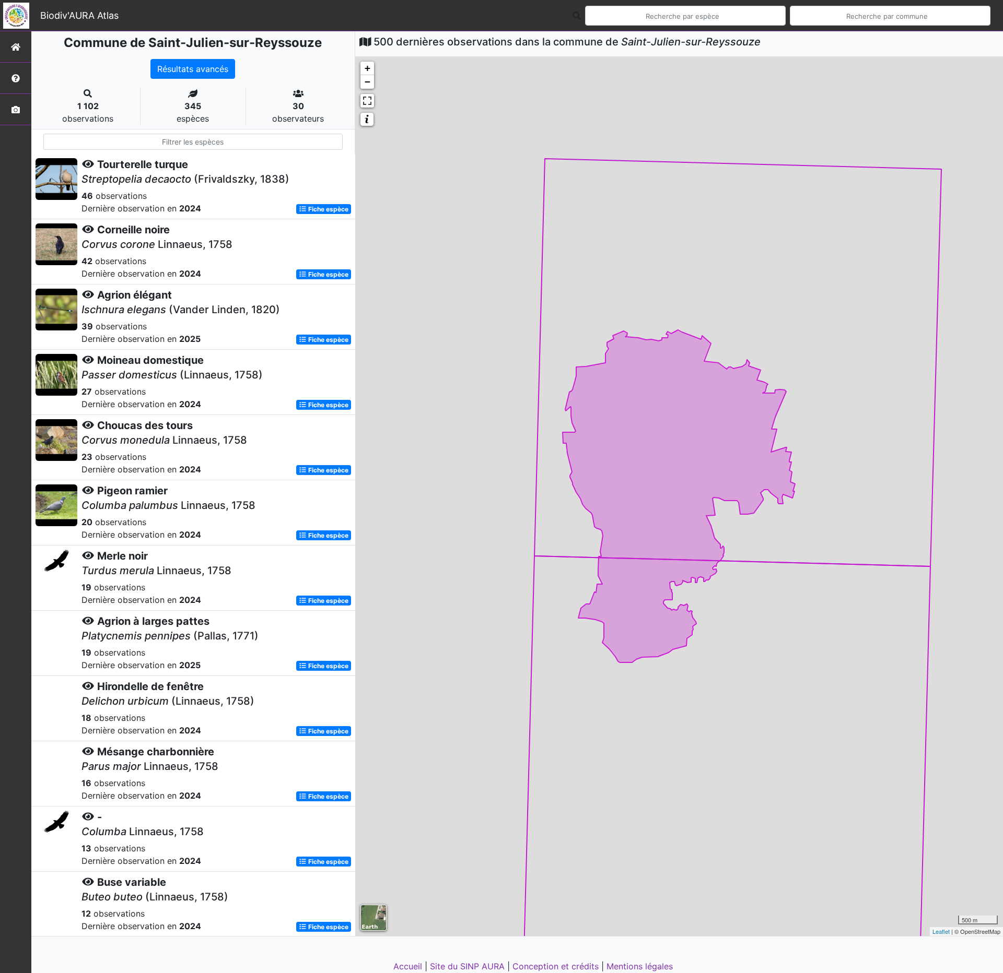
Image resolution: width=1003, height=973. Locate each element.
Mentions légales (640, 966)
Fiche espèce (327, 209)
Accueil (409, 966)
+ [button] (367, 68)
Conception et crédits (556, 966)
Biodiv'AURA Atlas (79, 15)
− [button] (367, 81)
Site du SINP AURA (468, 966)
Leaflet (941, 931)
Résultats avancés (192, 69)
